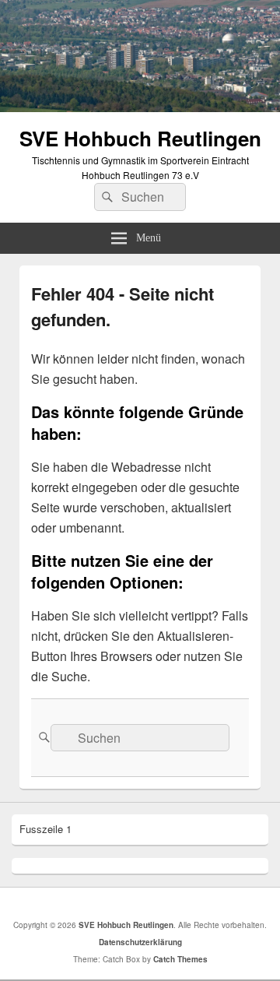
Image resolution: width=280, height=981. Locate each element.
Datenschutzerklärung (140, 942)
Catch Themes (180, 959)
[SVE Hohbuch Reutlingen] (140, 107)
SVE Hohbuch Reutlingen (140, 138)
